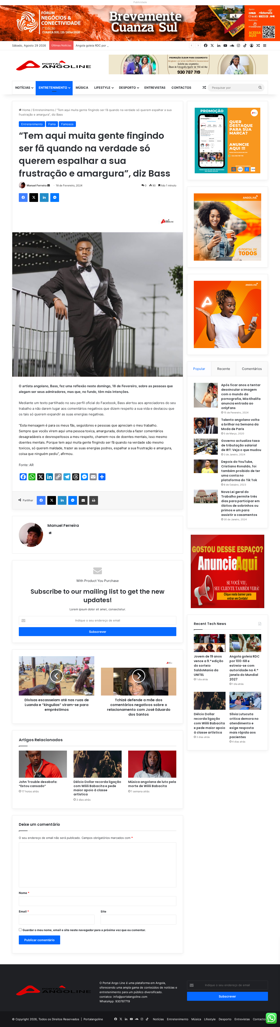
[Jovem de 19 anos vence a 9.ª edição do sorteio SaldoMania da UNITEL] (210, 643)
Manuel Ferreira (37, 185)
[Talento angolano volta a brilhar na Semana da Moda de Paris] (206, 426)
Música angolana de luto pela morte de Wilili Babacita (152, 784)
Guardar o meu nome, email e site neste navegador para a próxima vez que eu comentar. (84, 930)
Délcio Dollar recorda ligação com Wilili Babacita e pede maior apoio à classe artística (97, 788)
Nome (24, 893)
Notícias (22, 87)
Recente (223, 369)
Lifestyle (102, 87)
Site (103, 911)
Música (82, 87)
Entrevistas (154, 87)
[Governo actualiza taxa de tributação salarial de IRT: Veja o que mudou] (206, 447)
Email (24, 911)
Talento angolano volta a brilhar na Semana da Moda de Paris (240, 424)
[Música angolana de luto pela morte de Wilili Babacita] (152, 764)
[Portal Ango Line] (52, 65)
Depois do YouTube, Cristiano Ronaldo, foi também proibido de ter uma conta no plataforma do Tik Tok (240, 471)
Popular (199, 369)
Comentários (252, 369)
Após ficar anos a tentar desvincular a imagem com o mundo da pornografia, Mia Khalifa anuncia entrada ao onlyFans (241, 396)
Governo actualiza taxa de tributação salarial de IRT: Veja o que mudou (241, 445)
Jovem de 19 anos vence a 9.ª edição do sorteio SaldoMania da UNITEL (208, 665)
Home (25, 110)
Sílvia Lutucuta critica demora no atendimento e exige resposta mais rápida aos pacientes (244, 725)
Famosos (67, 124)
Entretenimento (53, 87)
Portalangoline (93, 1019)
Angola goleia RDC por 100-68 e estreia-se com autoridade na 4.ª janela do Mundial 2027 (137, 45)
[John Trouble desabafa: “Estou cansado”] (43, 764)
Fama (52, 124)
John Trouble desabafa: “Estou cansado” (38, 784)
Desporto (127, 87)
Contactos (181, 87)
